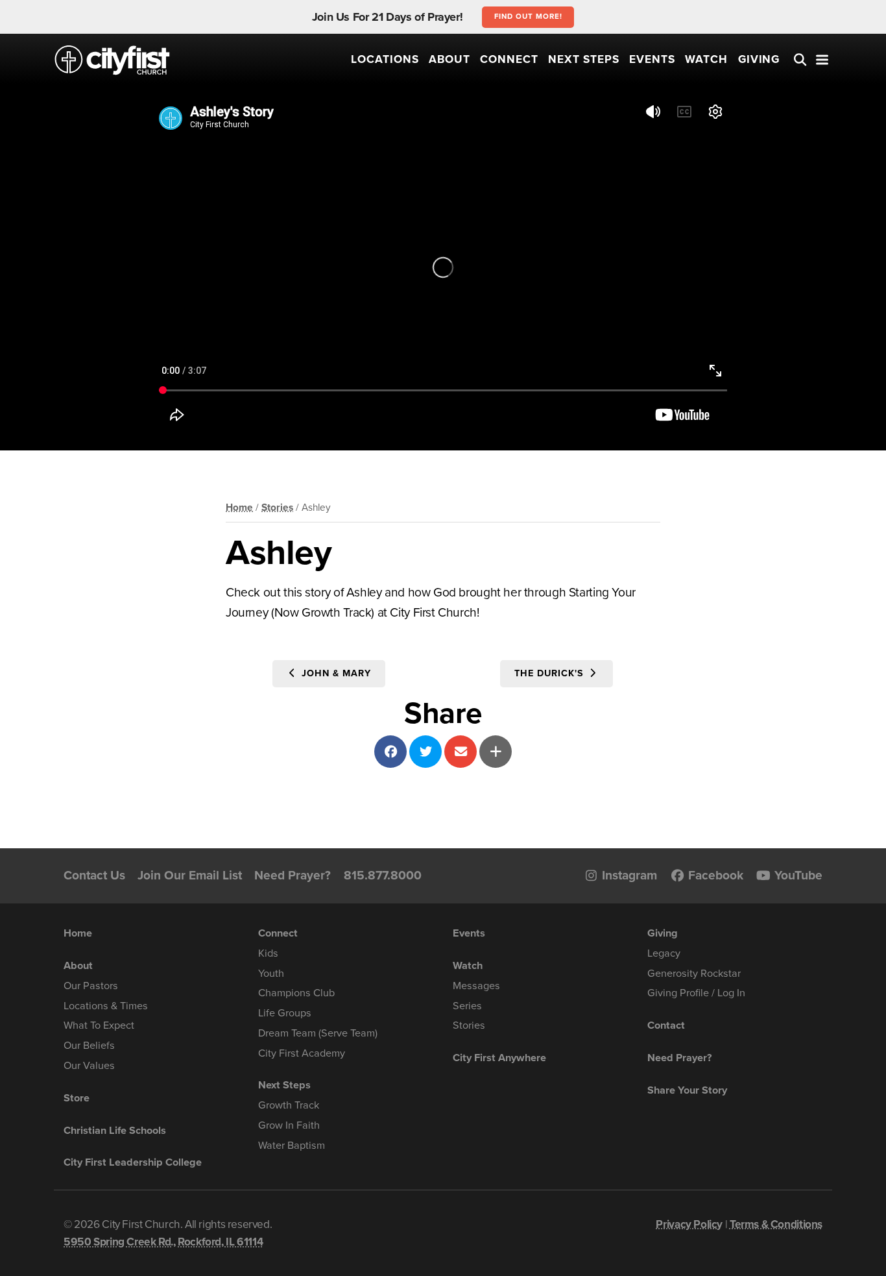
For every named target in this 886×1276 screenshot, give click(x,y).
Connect (509, 59)
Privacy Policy (689, 1224)
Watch (706, 59)
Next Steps (583, 59)
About (449, 59)
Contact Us (94, 875)
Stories (277, 507)
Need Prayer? (292, 875)
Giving (759, 59)
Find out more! (528, 16)
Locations (385, 59)
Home (239, 507)
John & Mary (334, 673)
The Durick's (550, 673)
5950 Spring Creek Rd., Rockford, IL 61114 (163, 1242)
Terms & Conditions (776, 1224)
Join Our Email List (190, 875)
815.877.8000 (383, 875)
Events (652, 59)
